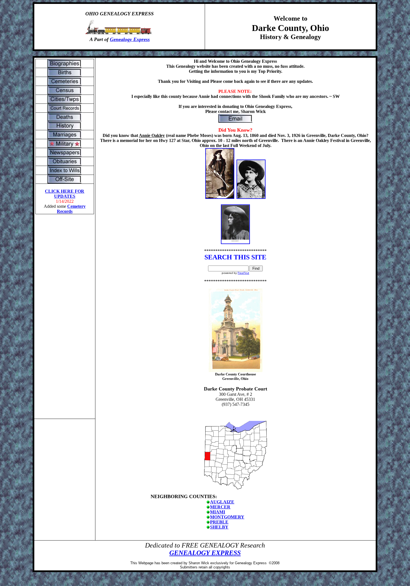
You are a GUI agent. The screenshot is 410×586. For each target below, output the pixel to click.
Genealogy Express (130, 39)
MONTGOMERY (227, 517)
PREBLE (219, 522)
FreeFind (243, 272)
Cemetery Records (71, 209)
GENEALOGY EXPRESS (205, 552)
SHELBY (219, 527)
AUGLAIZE (222, 502)
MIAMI (217, 512)
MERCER (220, 507)
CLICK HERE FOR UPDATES (64, 194)
